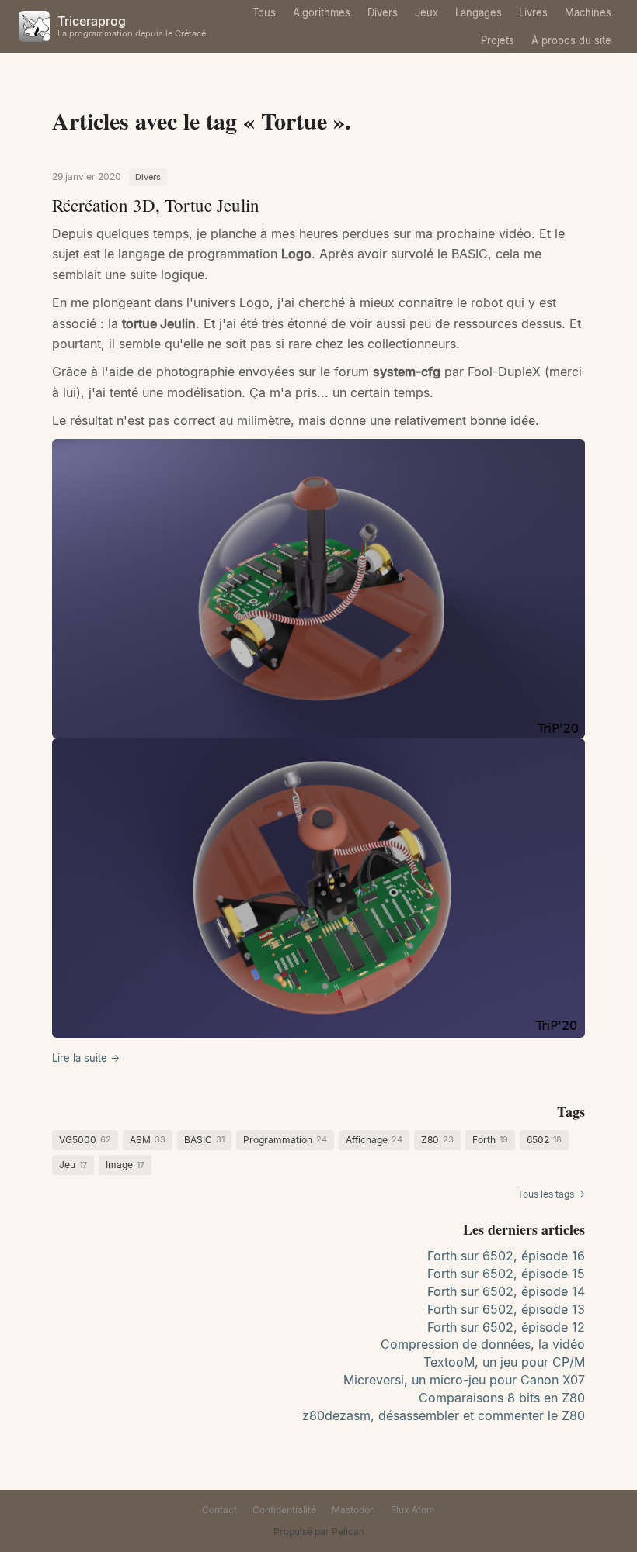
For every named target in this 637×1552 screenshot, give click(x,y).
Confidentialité (284, 1510)
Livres (533, 12)
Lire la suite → (86, 1058)
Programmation (285, 1140)
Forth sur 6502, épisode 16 (506, 1255)
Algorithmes (321, 12)
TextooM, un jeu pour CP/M (504, 1362)
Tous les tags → (551, 1194)
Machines (588, 12)
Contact (219, 1510)
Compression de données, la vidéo (483, 1344)
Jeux (426, 12)
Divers (382, 12)
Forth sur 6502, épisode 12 (506, 1327)
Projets (497, 40)
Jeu (73, 1164)
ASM (147, 1140)
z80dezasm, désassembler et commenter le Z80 (443, 1415)
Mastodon (353, 1510)
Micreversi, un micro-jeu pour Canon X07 (464, 1380)
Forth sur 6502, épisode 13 (506, 1309)
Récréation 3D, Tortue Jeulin (155, 204)
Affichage (374, 1140)
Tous (264, 12)
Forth (490, 1140)
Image (125, 1164)
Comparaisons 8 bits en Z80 (502, 1397)
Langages (478, 12)
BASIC (204, 1140)
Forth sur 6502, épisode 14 (506, 1291)
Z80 (437, 1140)
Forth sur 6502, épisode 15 (506, 1273)
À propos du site (571, 40)
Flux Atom (413, 1510)
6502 (544, 1140)
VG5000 (85, 1140)
